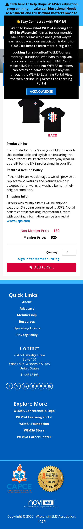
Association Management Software (41, 506)
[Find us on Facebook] (9, 386)
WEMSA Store (34, 430)
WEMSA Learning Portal (34, 417)
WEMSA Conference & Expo (34, 411)
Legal (42, 521)
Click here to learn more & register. (45, 46)
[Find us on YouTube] (41, 386)
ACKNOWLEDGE (41, 91)
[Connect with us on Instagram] (33, 386)
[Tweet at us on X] (17, 386)
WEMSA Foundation (34, 424)
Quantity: (52, 252)
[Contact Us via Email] (49, 386)
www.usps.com (18, 221)
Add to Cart (44, 267)
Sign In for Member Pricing (38, 259)
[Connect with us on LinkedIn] (25, 386)
